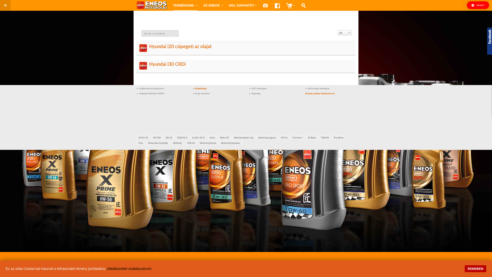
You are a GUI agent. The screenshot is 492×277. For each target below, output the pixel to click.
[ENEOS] (151, 5)
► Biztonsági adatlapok (317, 88)
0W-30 (168, 137)
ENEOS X (182, 137)
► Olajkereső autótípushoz (150, 88)
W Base (312, 137)
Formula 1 (298, 137)
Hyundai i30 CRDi (167, 64)
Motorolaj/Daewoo (230, 142)
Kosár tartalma (202, 93)
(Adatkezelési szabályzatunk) (129, 268)
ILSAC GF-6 (198, 137)
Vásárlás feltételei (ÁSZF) (152, 93)
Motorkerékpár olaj (243, 137)
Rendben (475, 268)
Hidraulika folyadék (158, 142)
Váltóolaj (177, 142)
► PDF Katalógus (258, 88)
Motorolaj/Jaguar (267, 137)
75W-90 (325, 137)
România (338, 137)
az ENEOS (212, 5)
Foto (140, 142)
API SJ (284, 137)
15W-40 (191, 142)
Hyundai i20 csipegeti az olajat (180, 46)
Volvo (212, 137)
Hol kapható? (241, 5)
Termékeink (184, 5)
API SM (157, 137)
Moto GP (224, 137)
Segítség (256, 93)
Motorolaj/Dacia (208, 142)
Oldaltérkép (201, 88)
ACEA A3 (143, 137)
